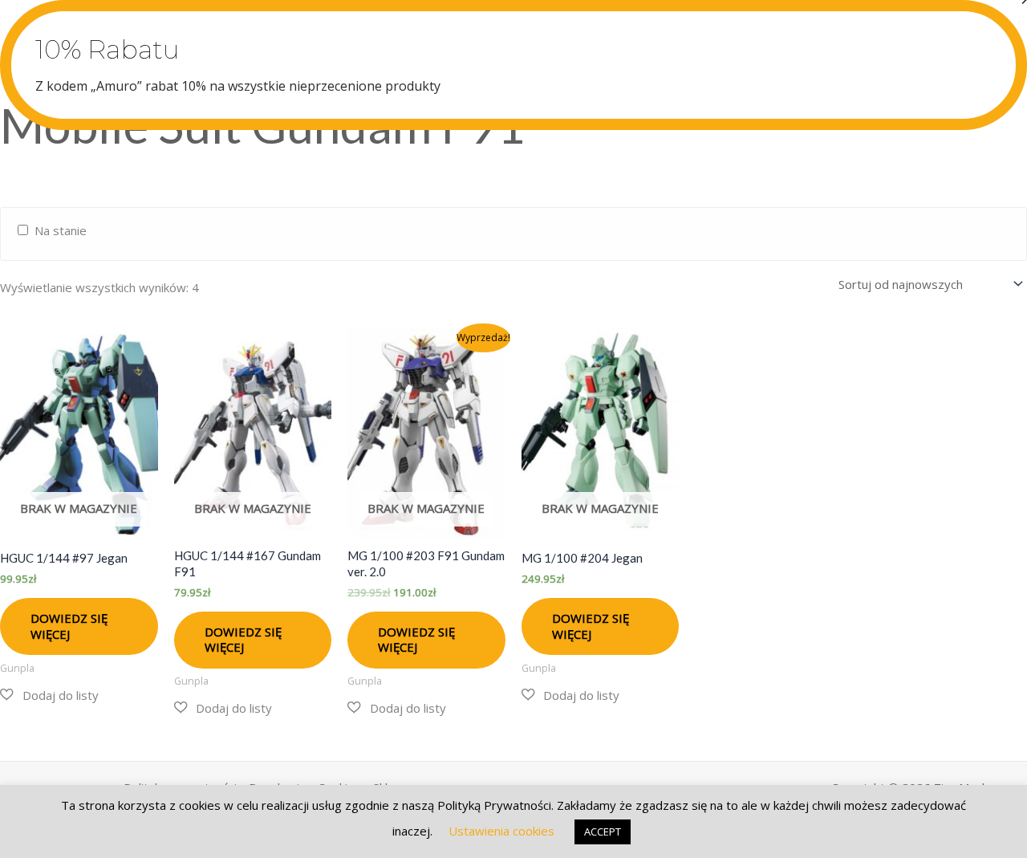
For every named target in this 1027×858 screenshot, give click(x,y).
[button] (49, 695)
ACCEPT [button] (602, 831)
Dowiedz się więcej (69, 626)
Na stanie (61, 230)
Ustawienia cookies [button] (501, 831)
